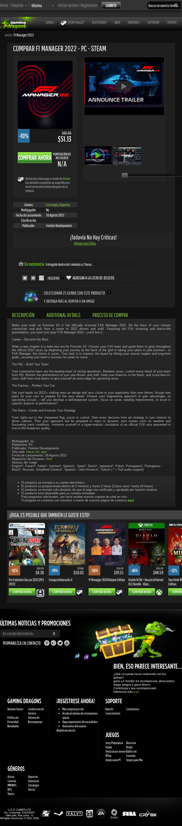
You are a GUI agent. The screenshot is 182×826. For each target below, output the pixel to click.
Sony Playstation (114, 743)
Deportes (64, 205)
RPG (10, 789)
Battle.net (131, 751)
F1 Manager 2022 (24, 34)
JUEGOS (50, 22)
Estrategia (52, 205)
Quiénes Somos (15, 709)
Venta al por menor (115, 751)
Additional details (63, 315)
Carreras (12, 781)
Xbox (117, 22)
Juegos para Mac (134, 760)
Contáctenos (132, 709)
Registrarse (89, 5)
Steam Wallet (76, 22)
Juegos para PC (113, 760)
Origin (129, 747)
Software (153, 22)
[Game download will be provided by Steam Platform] (21, 180)
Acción (11, 777)
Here (49, 459)
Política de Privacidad (12, 720)
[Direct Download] (40, 593)
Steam (66, 179)
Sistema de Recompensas (35, 720)
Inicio (4, 5)
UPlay (108, 756)
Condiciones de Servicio (36, 711)
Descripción (23, 315)
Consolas (130, 756)
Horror (31, 789)
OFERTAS (172, 22)
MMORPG (12, 785)
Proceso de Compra (110, 315)
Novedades (13, 726)
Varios (11, 794)
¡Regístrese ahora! (65, 730)
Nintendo (134, 22)
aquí (136, 691)
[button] (19, 5)
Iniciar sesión (68, 5)
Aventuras (33, 781)
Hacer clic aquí (36, 452)
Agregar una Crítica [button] (85, 243)
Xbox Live (131, 743)
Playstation (99, 22)
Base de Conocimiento (112, 711)
